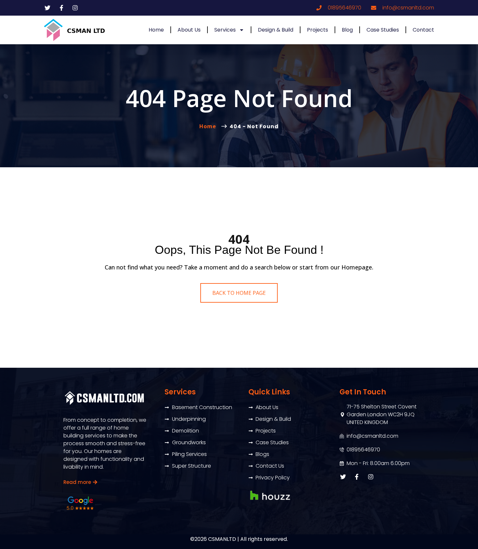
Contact (423, 30)
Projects (317, 30)
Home (156, 30)
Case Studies (382, 30)
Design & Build (275, 30)
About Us (189, 30)
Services (225, 30)
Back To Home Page (239, 292)
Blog (347, 30)
